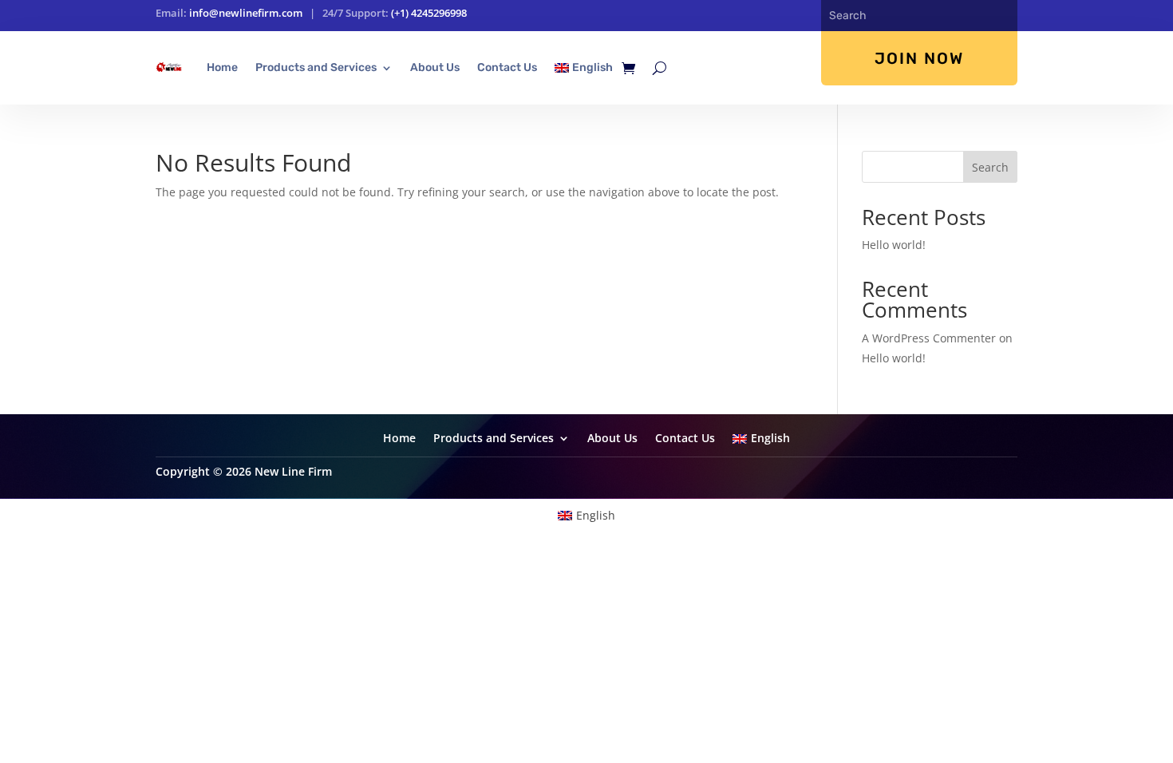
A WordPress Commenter (929, 338)
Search (990, 167)
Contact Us (507, 67)
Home (222, 67)
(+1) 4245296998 (429, 13)
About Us (435, 67)
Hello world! (894, 244)
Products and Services (316, 67)
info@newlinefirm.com (245, 13)
